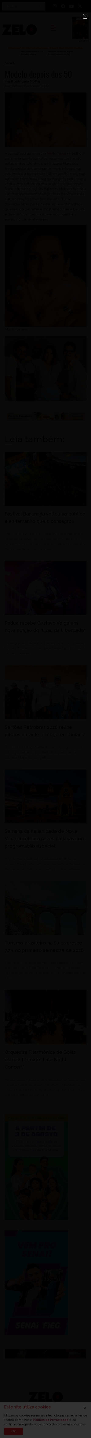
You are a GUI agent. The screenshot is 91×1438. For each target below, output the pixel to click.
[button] (85, 16)
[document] (45, 719)
